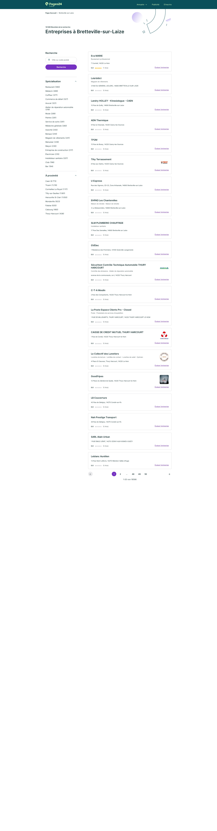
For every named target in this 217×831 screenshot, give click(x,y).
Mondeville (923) (52, 201)
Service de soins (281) (54, 122)
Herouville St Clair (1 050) (56, 197)
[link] (130, 61)
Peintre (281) (50, 117)
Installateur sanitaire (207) (56, 158)
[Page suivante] (169, 474)
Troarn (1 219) (51, 185)
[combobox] (61, 60)
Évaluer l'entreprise (162, 67)
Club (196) (49, 162)
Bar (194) (49, 166)
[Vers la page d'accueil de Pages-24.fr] (53, 4)
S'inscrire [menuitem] (168, 4)
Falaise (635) (51, 205)
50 (146, 474)
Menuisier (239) (52, 142)
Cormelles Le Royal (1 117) (56, 189)
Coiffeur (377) (51, 95)
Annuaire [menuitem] (140, 4)
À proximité (51, 175)
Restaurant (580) (52, 87)
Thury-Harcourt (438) (54, 213)
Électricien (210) (52, 154)
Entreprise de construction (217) (59, 150)
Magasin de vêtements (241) (57, 138)
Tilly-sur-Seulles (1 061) (55, 193)
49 (139, 474)
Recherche (61, 67)
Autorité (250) (51, 130)
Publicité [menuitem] (155, 4)
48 (133, 474)
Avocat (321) (50, 103)
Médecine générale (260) (56, 126)
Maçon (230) (51, 146)
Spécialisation (53, 81)
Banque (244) (51, 134)
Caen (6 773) (50, 181)
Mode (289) (50, 113)
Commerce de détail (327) (56, 99)
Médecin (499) (51, 91)
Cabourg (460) (51, 209)
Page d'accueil (51, 13)
